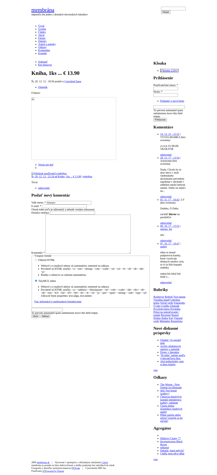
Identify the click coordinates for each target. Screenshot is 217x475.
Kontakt (42, 53)
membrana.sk (43, 462)
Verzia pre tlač (45, 164)
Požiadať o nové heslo (172, 101)
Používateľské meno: (165, 85)
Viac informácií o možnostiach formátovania (57, 301)
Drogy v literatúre (169, 352)
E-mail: (36, 206)
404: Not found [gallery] (168, 392)
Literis (105, 462)
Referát (169, 296)
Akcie (41, 35)
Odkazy (42, 47)
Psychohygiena (161, 309)
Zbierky (42, 41)
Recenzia (166, 315)
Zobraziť (43, 61)
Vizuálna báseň (161, 299)
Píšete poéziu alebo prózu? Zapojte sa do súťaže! (171, 417)
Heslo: (157, 91)
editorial (164, 447)
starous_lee (166, 229)
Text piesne (179, 296)
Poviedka (175, 309)
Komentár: (38, 252)
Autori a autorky (47, 44)
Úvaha (157, 306)
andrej (163, 246)
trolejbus (87, 176)
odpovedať (44, 188)
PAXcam (76, 468)
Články (42, 32)
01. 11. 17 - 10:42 (169, 199)
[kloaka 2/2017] (169, 70)
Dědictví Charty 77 (170, 438)
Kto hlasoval (45, 64)
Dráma (157, 318)
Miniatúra (165, 321)
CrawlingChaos (72, 81)
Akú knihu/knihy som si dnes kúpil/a (172, 363)
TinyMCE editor (47, 280)
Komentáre (44, 50)
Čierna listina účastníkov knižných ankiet (171, 408)
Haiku (164, 318)
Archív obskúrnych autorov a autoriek (170, 348)
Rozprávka (176, 321)
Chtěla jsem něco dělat (172, 453)
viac (155, 370)
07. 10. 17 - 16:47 (169, 243)
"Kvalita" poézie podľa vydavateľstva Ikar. (172, 357)
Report (175, 315)
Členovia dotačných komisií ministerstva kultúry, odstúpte (171, 399)
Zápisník (42, 87)
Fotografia (179, 302)
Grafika (165, 306)
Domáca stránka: (40, 212)
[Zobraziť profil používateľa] (49, 173)
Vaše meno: (38, 202)
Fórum (41, 38)
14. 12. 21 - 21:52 (169, 134)
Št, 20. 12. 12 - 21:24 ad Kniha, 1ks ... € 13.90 (56, 176)
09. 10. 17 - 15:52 (169, 226)
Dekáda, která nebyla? (172, 450)
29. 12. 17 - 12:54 (169, 157)
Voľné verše (166, 302)
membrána (42, 10)
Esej (171, 318)
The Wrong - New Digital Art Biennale (171, 386)
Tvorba (42, 29)
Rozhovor (158, 296)
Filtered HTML (46, 260)
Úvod (41, 26)
